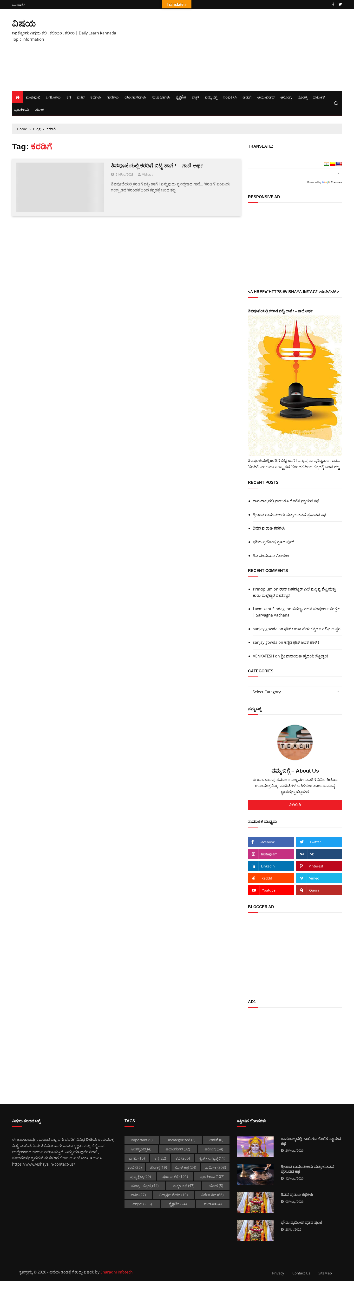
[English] (339, 164)
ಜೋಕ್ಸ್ (302, 97)
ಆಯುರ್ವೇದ (266, 97)
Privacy (278, 1273)
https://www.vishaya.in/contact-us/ (43, 1164)
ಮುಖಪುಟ (18, 4)
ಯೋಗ (39, 109)
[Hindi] (326, 164)
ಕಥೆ (183, 1158)
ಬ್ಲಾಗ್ (195, 97)
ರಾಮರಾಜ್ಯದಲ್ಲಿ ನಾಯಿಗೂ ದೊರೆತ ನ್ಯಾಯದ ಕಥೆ (286, 501)
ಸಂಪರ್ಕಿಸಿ (230, 97)
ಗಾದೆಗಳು (113, 97)
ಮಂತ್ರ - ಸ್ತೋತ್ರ (144, 1185)
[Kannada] (333, 164)
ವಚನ (81, 97)
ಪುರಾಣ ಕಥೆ (175, 1176)
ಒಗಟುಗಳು (53, 97)
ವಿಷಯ (24, 23)
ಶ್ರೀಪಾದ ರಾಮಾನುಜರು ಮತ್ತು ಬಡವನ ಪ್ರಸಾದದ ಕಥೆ (289, 514)
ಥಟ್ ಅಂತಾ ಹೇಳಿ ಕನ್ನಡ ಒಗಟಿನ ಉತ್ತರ (312, 628)
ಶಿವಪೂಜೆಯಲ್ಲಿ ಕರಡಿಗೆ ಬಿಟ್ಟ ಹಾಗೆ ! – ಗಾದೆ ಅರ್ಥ (157, 165)
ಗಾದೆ (135, 1167)
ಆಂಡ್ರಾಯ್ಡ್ (141, 1149)
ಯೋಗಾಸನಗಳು (135, 97)
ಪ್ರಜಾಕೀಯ (21, 109)
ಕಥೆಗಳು (95, 97)
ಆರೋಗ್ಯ (286, 97)
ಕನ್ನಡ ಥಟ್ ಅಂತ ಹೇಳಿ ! (301, 642)
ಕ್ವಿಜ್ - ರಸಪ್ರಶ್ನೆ (212, 1158)
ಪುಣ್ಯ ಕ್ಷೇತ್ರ (140, 1176)
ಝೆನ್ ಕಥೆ (185, 1167)
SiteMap (325, 1273)
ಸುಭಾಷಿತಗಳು (161, 97)
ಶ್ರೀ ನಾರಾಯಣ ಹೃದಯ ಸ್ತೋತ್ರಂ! (304, 656)
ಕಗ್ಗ (68, 97)
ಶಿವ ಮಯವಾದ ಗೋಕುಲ (271, 555)
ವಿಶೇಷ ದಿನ (212, 1194)
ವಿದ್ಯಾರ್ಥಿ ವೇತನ (173, 1194)
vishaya (147, 174)
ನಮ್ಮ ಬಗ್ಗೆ (211, 97)
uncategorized (180, 1139)
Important (141, 1139)
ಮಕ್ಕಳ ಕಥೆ (183, 1185)
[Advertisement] (233, 50)
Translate (336, 182)
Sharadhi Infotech (116, 1272)
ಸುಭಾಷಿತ (213, 1203)
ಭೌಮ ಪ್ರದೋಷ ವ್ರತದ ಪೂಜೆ (273, 542)
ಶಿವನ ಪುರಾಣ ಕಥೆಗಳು (269, 528)
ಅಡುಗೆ (247, 97)
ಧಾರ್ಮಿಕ (319, 97)
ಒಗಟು (137, 1158)
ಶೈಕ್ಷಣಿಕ (181, 97)
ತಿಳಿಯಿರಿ (295, 804)
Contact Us (301, 1273)
